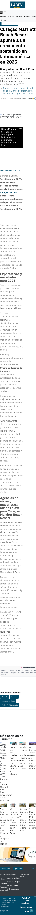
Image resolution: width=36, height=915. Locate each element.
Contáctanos (26, 907)
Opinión (9, 885)
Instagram (16, 882)
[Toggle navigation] (4, 12)
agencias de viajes (8, 701)
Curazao (14, 697)
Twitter (15, 874)
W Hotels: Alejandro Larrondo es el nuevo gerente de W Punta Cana (14, 821)
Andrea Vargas (12, 170)
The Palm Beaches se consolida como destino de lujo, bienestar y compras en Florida (5, 826)
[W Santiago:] (32, 743)
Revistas (10, 889)
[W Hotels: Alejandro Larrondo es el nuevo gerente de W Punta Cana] (13, 805)
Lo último (11, 16)
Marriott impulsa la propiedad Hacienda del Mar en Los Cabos (25, 758)
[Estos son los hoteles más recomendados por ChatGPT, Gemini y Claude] (13, 743)
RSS (27, 911)
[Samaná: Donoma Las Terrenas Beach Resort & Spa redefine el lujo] (23, 805)
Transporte (10, 874)
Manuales (19, 16)
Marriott (5, 697)
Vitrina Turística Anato (10, 705)
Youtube (16, 889)
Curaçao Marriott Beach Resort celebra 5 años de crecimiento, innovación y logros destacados (18, 90)
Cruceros (10, 882)
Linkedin (16, 885)
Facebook (16, 878)
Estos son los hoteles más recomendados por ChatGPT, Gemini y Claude (17, 760)
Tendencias (11, 878)
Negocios (27, 16)
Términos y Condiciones (4, 911)
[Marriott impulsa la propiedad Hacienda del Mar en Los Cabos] (23, 743)
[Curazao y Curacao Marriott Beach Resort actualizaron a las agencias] (3, 759)
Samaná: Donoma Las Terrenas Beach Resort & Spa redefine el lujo (24, 820)
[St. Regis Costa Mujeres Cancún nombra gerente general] (32, 805)
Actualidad (4, 874)
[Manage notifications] (31, 910)
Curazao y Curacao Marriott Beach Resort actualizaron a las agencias (6, 789)
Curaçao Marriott (8, 192)
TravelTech (4, 891)
